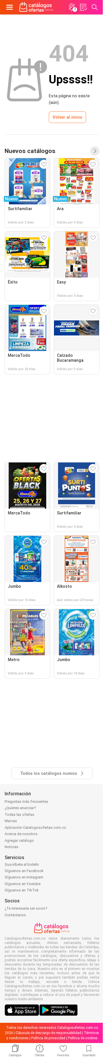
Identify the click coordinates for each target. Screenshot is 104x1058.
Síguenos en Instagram (24, 877)
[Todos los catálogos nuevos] (94, 151)
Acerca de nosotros (21, 834)
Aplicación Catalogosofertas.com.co (35, 827)
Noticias (11, 847)
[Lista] (83, 7)
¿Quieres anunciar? (20, 808)
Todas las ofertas (19, 814)
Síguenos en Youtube (22, 884)
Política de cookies (83, 1038)
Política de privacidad (48, 1038)
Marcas (11, 821)
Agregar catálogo (19, 840)
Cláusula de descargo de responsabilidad (48, 1033)
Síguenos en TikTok (22, 890)
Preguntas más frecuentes (26, 801)
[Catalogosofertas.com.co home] (36, 7)
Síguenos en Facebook (24, 871)
